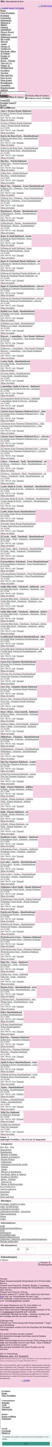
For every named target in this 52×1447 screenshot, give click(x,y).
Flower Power (7, 32)
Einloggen (6, 1419)
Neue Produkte (8, 13)
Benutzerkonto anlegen (8, 89)
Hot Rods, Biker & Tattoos (8, 52)
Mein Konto (6, 80)
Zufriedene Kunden (9, 1209)
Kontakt (5, 1403)
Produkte (4, 15)
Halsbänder (6, 20)
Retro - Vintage (8, 61)
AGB (2, 1226)
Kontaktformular (8, 1235)
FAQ (2, 1230)
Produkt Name (7, 103)
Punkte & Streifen (5, 57)
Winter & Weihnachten (7, 67)
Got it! (26, 1444)
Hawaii (4, 41)
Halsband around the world (9, 38)
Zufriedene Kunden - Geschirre (15, 1211)
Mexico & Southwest (6, 47)
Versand (6, 1407)
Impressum (5, 1233)
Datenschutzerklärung (11, 1228)
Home (3, 10)
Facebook (6, 1431)
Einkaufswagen (9, 1257)
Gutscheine (6, 18)
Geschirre (5, 70)
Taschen (4, 73)
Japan (4, 44)
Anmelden (5, 85)
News (3, 1216)
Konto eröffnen (9, 1416)
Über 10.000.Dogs (9, 1206)
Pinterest (6, 1433)
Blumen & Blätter (5, 24)
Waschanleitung (8, 1214)
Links (3, 1219)
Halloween (6, 34)
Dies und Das (7, 75)
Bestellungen (6, 83)
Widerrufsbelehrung (10, 1237)
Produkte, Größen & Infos (12, 1204)
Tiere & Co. (6, 63)
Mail (2, 1296)
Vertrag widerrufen (9, 1241)
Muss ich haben (7, 120)
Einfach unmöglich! (6, 28)
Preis (2, 105)
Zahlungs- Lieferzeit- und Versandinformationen (23, 1239)
